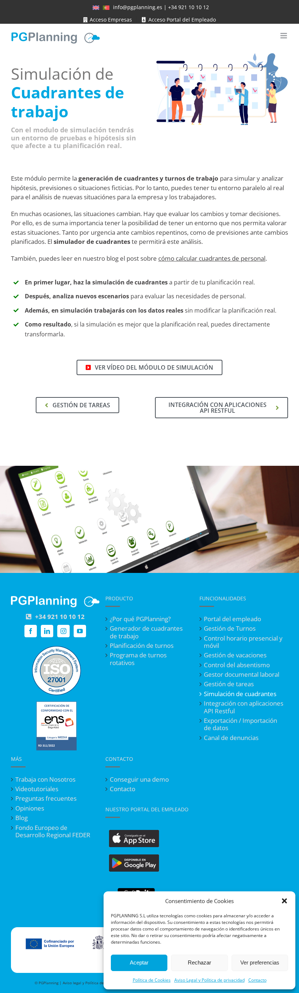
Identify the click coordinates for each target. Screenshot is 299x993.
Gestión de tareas (229, 684)
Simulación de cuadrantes (240, 694)
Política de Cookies (152, 980)
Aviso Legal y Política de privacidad (209, 980)
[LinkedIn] (47, 631)
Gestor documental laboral (241, 674)
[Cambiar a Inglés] (96, 7)
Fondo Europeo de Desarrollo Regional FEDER (52, 831)
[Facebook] (30, 631)
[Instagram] (63, 631)
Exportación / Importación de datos (240, 724)
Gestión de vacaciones (235, 655)
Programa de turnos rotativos (138, 659)
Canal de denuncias (231, 737)
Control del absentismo (237, 665)
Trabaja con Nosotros (45, 779)
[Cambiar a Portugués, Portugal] (106, 7)
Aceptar (139, 962)
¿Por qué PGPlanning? (140, 619)
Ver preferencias (259, 962)
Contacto (257, 980)
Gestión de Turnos (230, 628)
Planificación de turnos (142, 645)
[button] (284, 901)
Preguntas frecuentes (46, 798)
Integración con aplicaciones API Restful (243, 707)
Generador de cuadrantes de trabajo (146, 632)
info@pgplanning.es (137, 7)
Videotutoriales (36, 789)
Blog (21, 818)
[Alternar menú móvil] (284, 35)
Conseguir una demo (139, 779)
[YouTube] (80, 631)
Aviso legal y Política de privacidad (93, 982)
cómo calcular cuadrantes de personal (211, 258)
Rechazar (199, 962)
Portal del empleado (232, 619)
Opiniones (29, 808)
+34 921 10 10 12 (188, 7)
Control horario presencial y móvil (243, 642)
